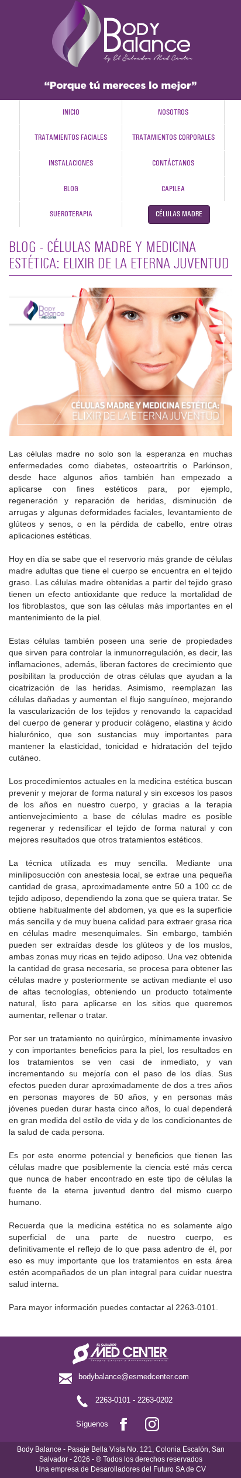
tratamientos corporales (173, 137)
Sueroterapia (71, 214)
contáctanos (173, 163)
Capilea (173, 189)
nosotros (173, 112)
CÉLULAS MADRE (179, 214)
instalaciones (71, 163)
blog (71, 189)
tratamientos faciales (71, 137)
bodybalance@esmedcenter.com (133, 1377)
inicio (71, 112)
